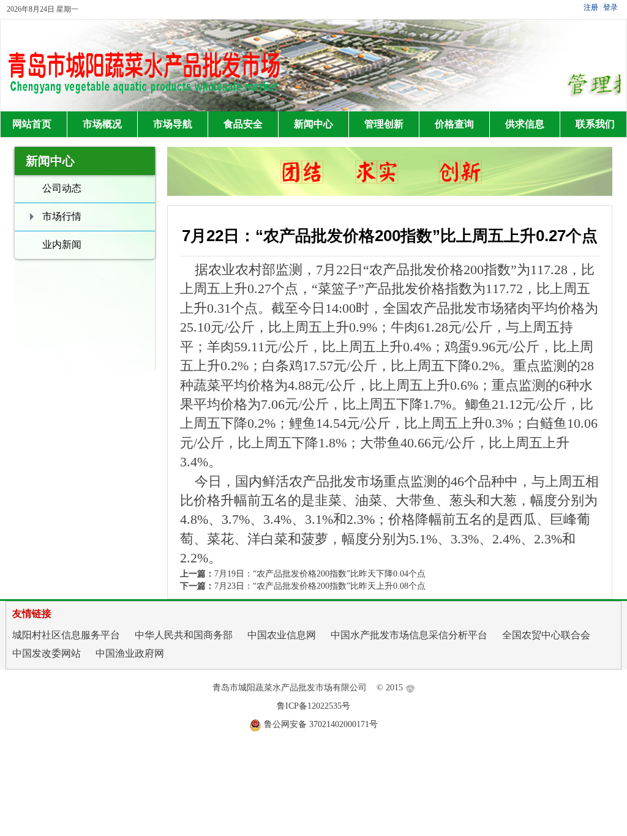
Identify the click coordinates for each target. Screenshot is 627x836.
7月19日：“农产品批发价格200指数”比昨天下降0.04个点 (320, 573)
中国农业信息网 (281, 635)
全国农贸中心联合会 (546, 635)
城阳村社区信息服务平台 (66, 635)
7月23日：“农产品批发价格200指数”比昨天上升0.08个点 (320, 586)
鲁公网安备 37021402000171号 (321, 724)
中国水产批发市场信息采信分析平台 (409, 635)
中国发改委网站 (46, 653)
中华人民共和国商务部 (184, 635)
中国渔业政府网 (130, 653)
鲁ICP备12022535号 (313, 706)
